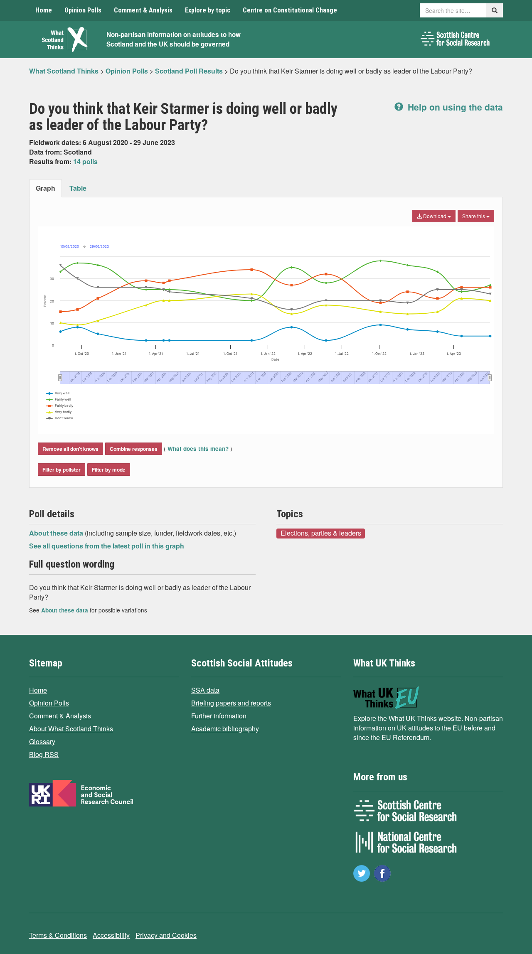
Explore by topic (207, 10)
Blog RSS (44, 754)
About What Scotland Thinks (71, 728)
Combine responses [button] (134, 448)
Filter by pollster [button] (61, 469)
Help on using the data (454, 107)
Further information (218, 715)
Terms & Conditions (58, 935)
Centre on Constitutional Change (290, 10)
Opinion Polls (82, 10)
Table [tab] (77, 188)
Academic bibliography (225, 728)
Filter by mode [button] (109, 469)
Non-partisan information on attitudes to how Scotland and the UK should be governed (173, 39)
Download (435, 215)
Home (43, 10)
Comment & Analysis (143, 10)
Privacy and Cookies (166, 935)
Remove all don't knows (70, 448)
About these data (57, 533)
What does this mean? (198, 448)
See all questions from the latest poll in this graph (106, 546)
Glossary (42, 741)
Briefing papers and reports (231, 703)
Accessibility (111, 935)
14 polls (85, 161)
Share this (474, 215)
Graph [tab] (45, 188)
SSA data (205, 690)
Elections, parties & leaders (321, 533)
